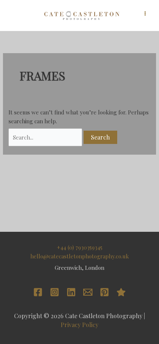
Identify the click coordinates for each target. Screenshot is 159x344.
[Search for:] (46, 137)
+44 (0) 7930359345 (79, 247)
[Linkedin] (71, 292)
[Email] (87, 292)
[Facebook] (38, 292)
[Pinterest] (104, 292)
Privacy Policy (79, 324)
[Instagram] (54, 292)
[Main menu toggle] (145, 13)
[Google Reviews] (121, 292)
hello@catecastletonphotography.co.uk (79, 256)
